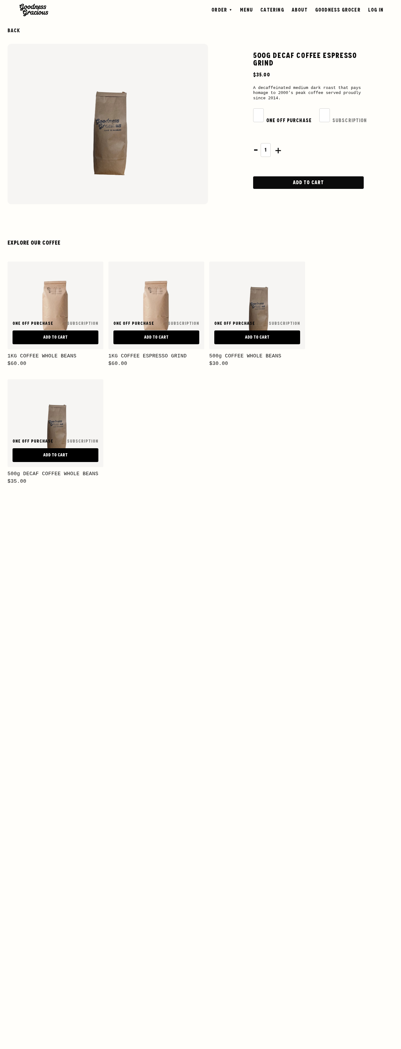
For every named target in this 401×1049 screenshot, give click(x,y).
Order (219, 10)
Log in (375, 10)
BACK (14, 31)
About (300, 10)
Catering (272, 10)
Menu (246, 10)
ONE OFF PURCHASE (289, 120)
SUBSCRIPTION (349, 120)
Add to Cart (308, 182)
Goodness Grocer (338, 10)
